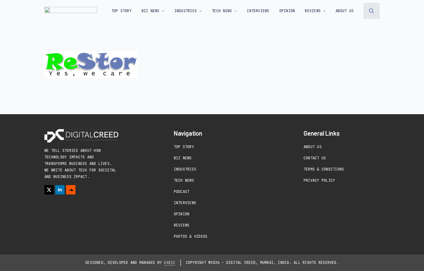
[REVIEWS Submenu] (323, 11)
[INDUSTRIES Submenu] (199, 11)
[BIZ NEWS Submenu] (162, 11)
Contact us (315, 158)
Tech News (184, 180)
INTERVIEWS (258, 10)
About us (345, 10)
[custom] (70, 189)
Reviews (182, 225)
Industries (185, 169)
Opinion (182, 214)
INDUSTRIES (185, 10)
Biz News (183, 158)
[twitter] (49, 189)
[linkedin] (60, 189)
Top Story (121, 10)
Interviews (185, 202)
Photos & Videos (191, 236)
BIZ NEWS (151, 10)
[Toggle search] (371, 11)
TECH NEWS (222, 10)
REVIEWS (313, 10)
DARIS (169, 262)
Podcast (182, 191)
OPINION (287, 10)
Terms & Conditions (324, 169)
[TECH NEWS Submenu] (234, 11)
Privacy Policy (319, 180)
